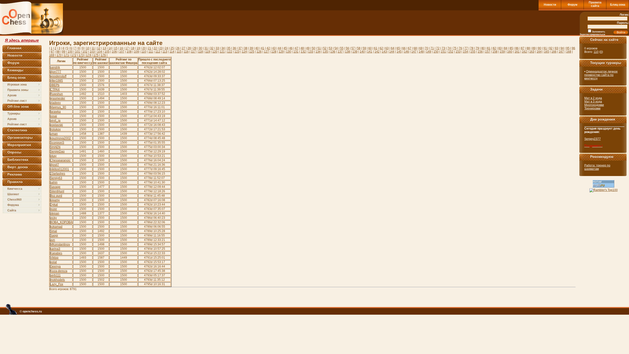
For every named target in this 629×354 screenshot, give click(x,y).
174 (88, 55)
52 (325, 48)
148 (421, 51)
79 (477, 48)
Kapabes (56, 253)
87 (522, 48)
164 (539, 51)
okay (53, 156)
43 (274, 48)
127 (266, 51)
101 (77, 51)
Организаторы (20, 137)
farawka (55, 111)
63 (387, 48)
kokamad (56, 226)
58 (358, 48)
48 (302, 48)
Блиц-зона (617, 4)
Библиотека (17, 160)
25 (172, 48)
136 (332, 51)
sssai (53, 116)
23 (161, 48)
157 (487, 51)
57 (353, 48)
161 (517, 51)
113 (164, 51)
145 (399, 51)
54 (336, 48)
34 (223, 48)
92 (551, 48)
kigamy (55, 200)
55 (341, 48)
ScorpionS (57, 142)
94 (562, 48)
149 (428, 51)
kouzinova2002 (60, 138)
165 (546, 51)
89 (534, 48)
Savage (55, 187)
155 (472, 51)
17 (127, 48)
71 (432, 48)
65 (398, 48)
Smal (53, 231)
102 (84, 51)
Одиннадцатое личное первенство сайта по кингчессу (601, 75)
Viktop (54, 257)
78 (471, 48)
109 (136, 51)
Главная (14, 48)
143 (384, 51)
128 (273, 51)
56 (347, 48)
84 (505, 48)
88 (528, 48)
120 (214, 51)
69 (421, 48)
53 (330, 48)
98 (58, 51)
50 (313, 48)
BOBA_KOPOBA (61, 222)
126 (259, 51)
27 (183, 48)
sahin (53, 182)
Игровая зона (17, 84)
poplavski (56, 125)
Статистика (17, 130)
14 (110, 48)
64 (392, 48)
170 (59, 55)
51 (319, 48)
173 (81, 55)
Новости (550, 4)
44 (279, 48)
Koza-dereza (58, 271)
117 (193, 51)
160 (509, 51)
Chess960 (14, 199)
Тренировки (592, 108)
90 (539, 48)
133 (310, 51)
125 (251, 51)
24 (166, 48)
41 (262, 48)
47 (296, 48)
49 (308, 48)
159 (502, 51)
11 (93, 48)
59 (364, 48)
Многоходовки (594, 105)
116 (186, 51)
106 (114, 51)
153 (458, 51)
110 (143, 51)
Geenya (55, 266)
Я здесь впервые (22, 40)
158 (495, 51)
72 (438, 48)
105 (107, 51)
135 (325, 51)
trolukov (55, 129)
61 (375, 48)
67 (409, 48)
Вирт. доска (17, 167)
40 (257, 48)
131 (296, 51)
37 (240, 48)
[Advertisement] (513, 22)
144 (391, 51)
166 (554, 51)
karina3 (55, 249)
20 (144, 48)
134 (318, 51)
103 (92, 51)
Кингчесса (14, 189)
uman (54, 133)
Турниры (13, 113)
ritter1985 (56, 80)
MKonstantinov (60, 244)
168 (568, 51)
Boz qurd (56, 195)
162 (524, 51)
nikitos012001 (59, 169)
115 (179, 51)
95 (568, 48)
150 (436, 51)
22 (155, 48)
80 (483, 48)
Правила (15, 182)
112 (157, 51)
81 (488, 48)
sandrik (55, 67)
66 (404, 48)
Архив (11, 95)
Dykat (54, 204)
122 (229, 51)
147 (413, 51)
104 (99, 51)
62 (381, 48)
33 (217, 48)
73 (443, 48)
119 (207, 51)
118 (200, 51)
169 (51, 55)
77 (466, 48)
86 (517, 48)
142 (377, 51)
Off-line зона (18, 106)
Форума (13, 205)
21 (149, 48)
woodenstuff (58, 76)
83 (500, 48)
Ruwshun (56, 94)
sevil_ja (55, 120)
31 (206, 48)
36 (234, 48)
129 (281, 51)
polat (53, 262)
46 (291, 48)
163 (531, 51)
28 (189, 48)
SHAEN (55, 147)
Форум (572, 4)
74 (449, 48)
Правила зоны (17, 90)
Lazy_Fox (56, 284)
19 (138, 48)
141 (369, 51)
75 (455, 48)
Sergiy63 (56, 178)
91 (545, 48)
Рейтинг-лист (17, 101)
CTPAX (55, 89)
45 (285, 48)
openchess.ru (32, 311)
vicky (53, 218)
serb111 (55, 275)
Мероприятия (19, 145)
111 (150, 51)
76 (460, 48)
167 (561, 51)
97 (52, 51)
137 (340, 51)
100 (70, 51)
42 (268, 48)
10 (87, 48)
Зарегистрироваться (592, 34)
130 (288, 51)
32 (212, 48)
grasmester (57, 98)
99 (63, 51)
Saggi (54, 235)
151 (443, 51)
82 (494, 48)
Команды (15, 70)
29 (195, 48)
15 (115, 48)
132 (303, 51)
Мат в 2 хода (593, 98)
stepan (54, 213)
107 (121, 51)
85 (511, 48)
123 (237, 51)
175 (96, 55)
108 (129, 51)
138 (347, 51)
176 (103, 55)
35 (228, 48)
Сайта (11, 210)
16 (121, 48)
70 (426, 48)
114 (172, 51)
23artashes (57, 173)
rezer (53, 209)
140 (362, 51)
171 (66, 55)
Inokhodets (57, 279)
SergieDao (57, 151)
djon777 (55, 72)
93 (556, 48)
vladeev (55, 102)
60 (370, 48)
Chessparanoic (60, 160)
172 (73, 55)
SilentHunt (57, 191)
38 (245, 48)
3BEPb (54, 85)
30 (200, 48)
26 (178, 48)
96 (573, 48)
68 (415, 48)
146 (406, 51)
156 (480, 51)
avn (52, 240)
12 (98, 48)
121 (222, 51)
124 (244, 51)
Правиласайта (595, 4)
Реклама (14, 174)
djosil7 (54, 164)
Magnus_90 (58, 107)
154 (465, 51)
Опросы (14, 152)
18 (132, 48)
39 (251, 48)
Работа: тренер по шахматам (597, 167)
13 (104, 48)
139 (354, 51)
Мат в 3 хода (593, 101)
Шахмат (13, 194)
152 (450, 51)
